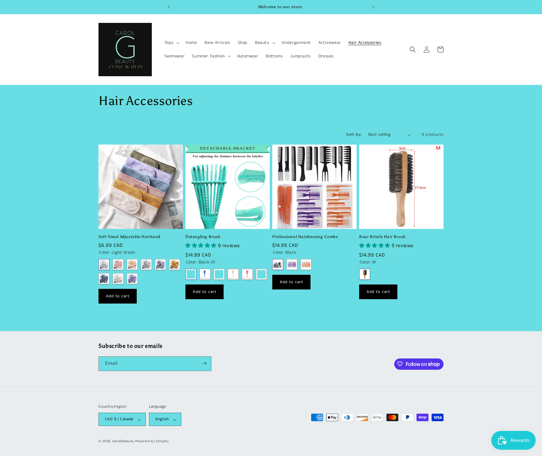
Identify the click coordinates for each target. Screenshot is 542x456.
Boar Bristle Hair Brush (382, 236)
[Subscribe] (204, 363)
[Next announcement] (373, 7)
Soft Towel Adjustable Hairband (129, 236)
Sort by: (354, 134)
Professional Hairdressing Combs (305, 236)
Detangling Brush (203, 236)
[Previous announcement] (169, 7)
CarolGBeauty (123, 441)
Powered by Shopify (152, 441)
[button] (171, 42)
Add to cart (118, 296)
